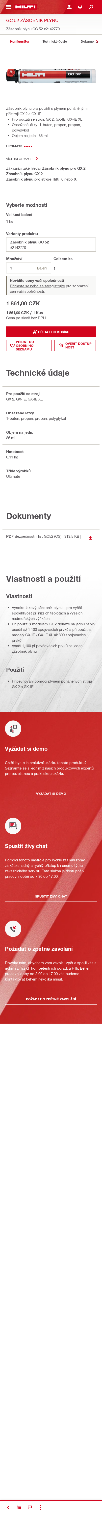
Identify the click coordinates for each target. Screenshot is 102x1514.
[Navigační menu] (8, 6)
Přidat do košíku (54, 332)
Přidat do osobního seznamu (25, 345)
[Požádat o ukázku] (18, 1507)
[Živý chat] (29, 1507)
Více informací (18, 158)
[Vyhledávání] (91, 6)
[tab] (19, 41)
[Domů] (25, 7)
